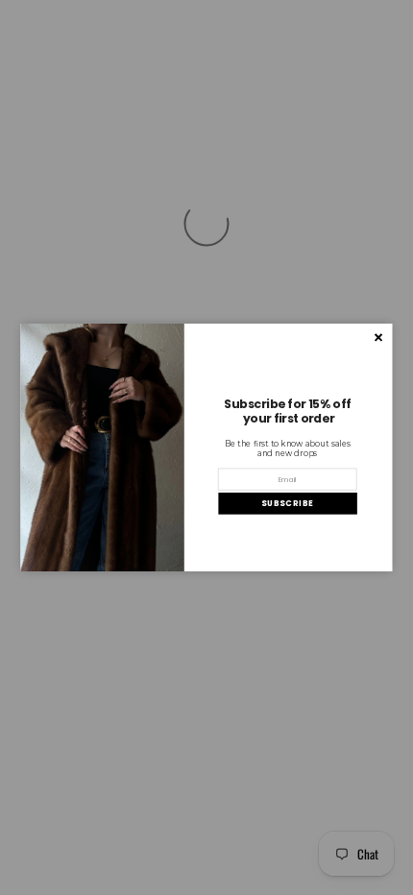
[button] (287, 504)
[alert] (207, 447)
